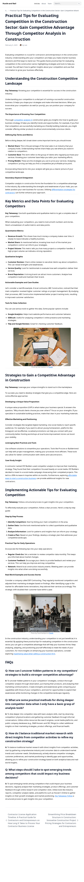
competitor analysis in (23, 120)
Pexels (51, 367)
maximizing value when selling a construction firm (34, 654)
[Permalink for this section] (25, 83)
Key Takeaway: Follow (64, 796)
